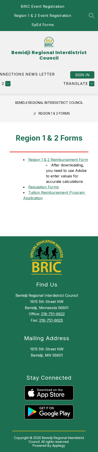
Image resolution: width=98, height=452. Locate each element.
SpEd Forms (42, 24)
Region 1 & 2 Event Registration (42, 15)
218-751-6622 (53, 314)
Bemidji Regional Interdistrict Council (49, 103)
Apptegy (58, 445)
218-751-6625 (51, 320)
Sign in (82, 75)
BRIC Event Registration (42, 6)
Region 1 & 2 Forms (54, 113)
